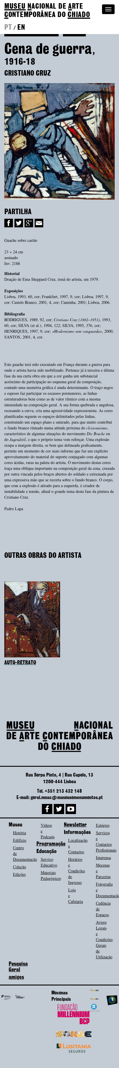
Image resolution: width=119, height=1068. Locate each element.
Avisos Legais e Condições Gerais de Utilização (104, 939)
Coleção (19, 866)
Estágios (102, 825)
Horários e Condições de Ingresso (76, 870)
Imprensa (103, 857)
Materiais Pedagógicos (51, 875)
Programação (51, 844)
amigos (16, 977)
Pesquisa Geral (18, 967)
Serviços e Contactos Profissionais (106, 841)
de (47, 10)
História (19, 832)
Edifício (19, 840)
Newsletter (75, 825)
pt (8, 27)
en (21, 27)
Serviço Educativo (49, 862)
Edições (19, 874)
